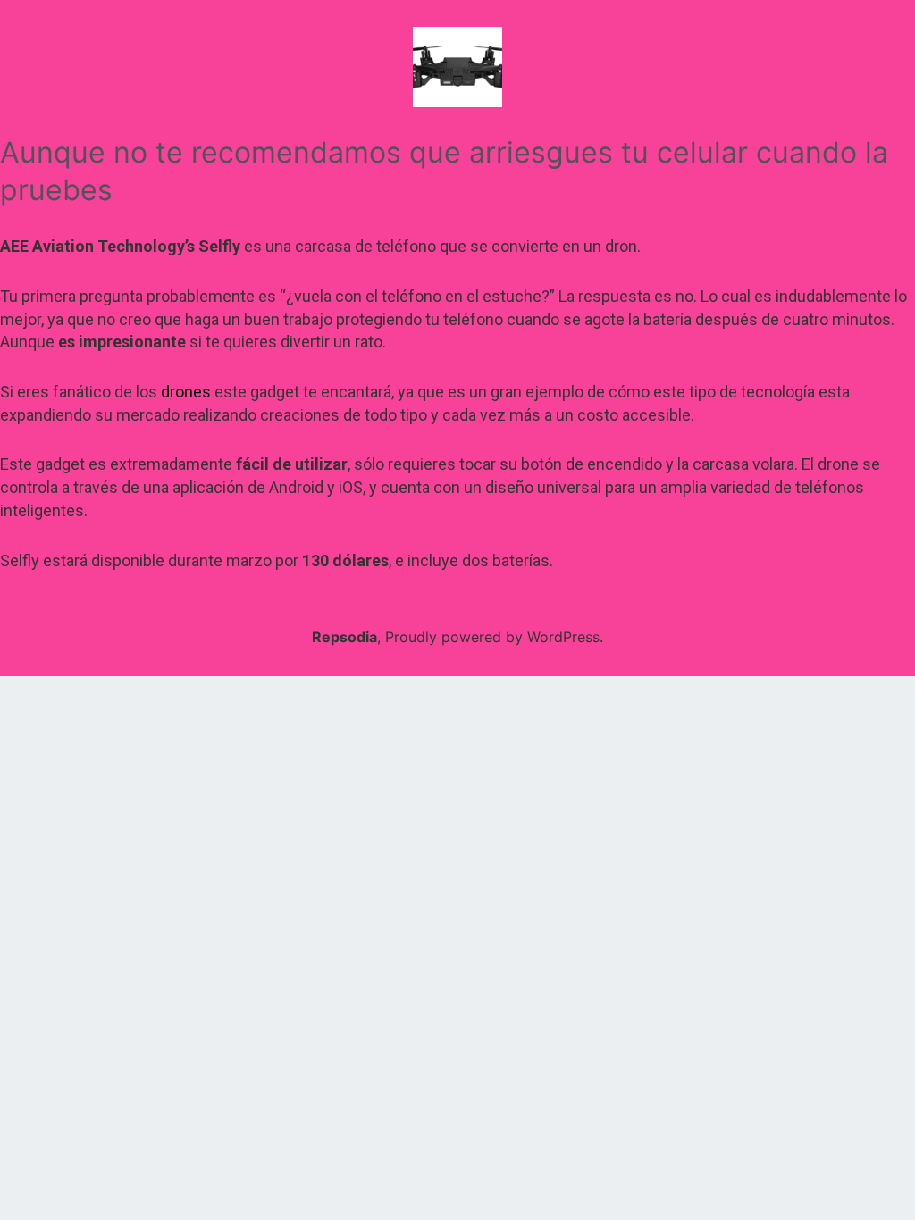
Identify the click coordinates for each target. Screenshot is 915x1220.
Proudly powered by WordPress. (494, 637)
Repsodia (344, 637)
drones (186, 391)
